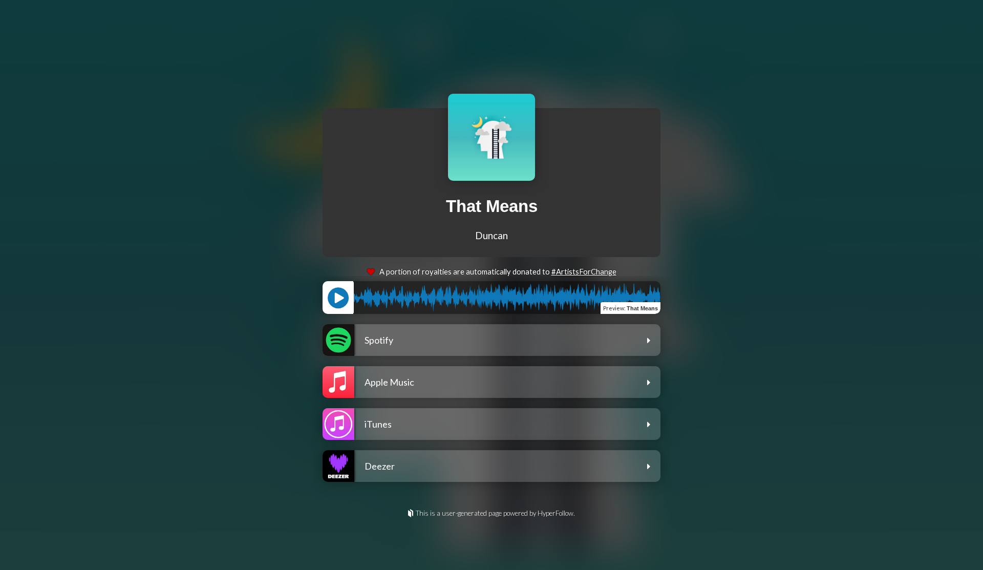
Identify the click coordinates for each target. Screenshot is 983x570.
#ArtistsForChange (583, 271)
